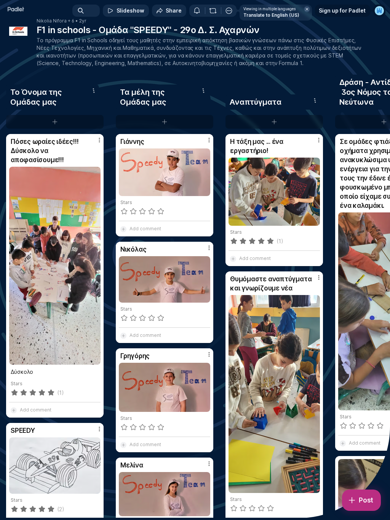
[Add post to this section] (55, 122)
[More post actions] (94, 143)
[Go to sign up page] (379, 11)
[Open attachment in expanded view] (55, 266)
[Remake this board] (213, 11)
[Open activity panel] (197, 11)
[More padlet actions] (229, 11)
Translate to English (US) (271, 15)
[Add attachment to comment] (13, 410)
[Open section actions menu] (93, 90)
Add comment (35, 410)
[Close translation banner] (307, 9)
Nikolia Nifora (52, 21)
